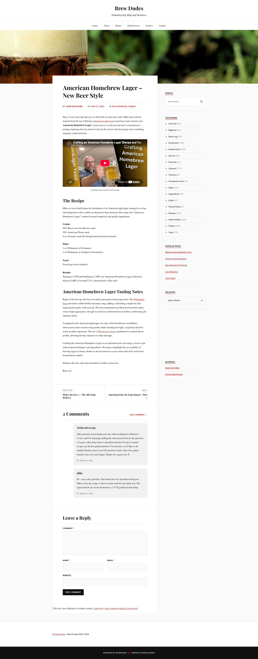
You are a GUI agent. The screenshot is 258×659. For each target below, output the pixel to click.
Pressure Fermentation (176, 258)
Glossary (173, 174)
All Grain (173, 123)
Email (111, 560)
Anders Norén (148, 653)
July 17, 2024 (97, 106)
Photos (118, 25)
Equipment (174, 142)
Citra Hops (170, 278)
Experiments (174, 149)
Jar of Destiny (171, 271)
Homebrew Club (176, 181)
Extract (172, 155)
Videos (132, 106)
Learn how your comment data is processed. (115, 608)
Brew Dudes (129, 8)
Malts (171, 200)
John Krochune (74, 106)
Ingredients (174, 194)
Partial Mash (174, 206)
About (106, 25)
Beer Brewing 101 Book (176, 265)
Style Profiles (119, 106)
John (79, 473)
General (172, 168)
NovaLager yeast (107, 331)
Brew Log (173, 136)
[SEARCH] (202, 101)
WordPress (121, 653)
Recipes (149, 25)
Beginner (173, 130)
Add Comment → (138, 415)
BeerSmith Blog (172, 367)
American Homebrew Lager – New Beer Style (102, 91)
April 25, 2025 (86, 460)
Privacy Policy (58, 634)
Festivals (173, 162)
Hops (171, 187)
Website (67, 575)
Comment (68, 528)
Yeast (171, 232)
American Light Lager (103, 121)
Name (66, 560)
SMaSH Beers (133, 25)
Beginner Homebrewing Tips (178, 252)
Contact (162, 25)
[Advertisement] (185, 332)
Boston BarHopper (174, 374)
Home (95, 25)
